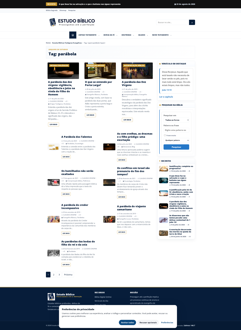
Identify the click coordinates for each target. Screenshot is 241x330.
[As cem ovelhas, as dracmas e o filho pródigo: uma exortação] (109, 146)
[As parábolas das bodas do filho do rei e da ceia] (54, 253)
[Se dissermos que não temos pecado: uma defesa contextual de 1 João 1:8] (163, 220)
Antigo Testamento (87, 35)
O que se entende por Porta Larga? (98, 83)
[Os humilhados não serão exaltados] (54, 182)
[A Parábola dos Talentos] (54, 146)
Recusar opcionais (148, 322)
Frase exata (171, 135)
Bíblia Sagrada (51, 10)
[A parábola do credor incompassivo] (54, 219)
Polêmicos (86, 181)
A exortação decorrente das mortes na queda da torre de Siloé (180, 231)
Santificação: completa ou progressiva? (181, 167)
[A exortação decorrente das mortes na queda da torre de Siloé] (163, 233)
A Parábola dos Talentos (76, 136)
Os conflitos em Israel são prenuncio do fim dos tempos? (133, 171)
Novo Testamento (160, 35)
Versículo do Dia (101, 301)
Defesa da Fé (109, 35)
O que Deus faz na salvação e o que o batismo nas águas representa (89, 4)
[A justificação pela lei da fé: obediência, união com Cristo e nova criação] (163, 193)
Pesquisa (71, 10)
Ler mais (53, 124)
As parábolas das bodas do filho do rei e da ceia (78, 243)
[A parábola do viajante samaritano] (109, 219)
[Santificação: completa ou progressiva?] (163, 168)
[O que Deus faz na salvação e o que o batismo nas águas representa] (163, 180)
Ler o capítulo (166, 96)
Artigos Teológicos (56, 104)
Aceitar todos (127, 322)
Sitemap (62, 10)
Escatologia (79, 143)
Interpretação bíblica (131, 94)
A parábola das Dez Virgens (134, 83)
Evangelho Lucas (125, 219)
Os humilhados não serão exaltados (77, 172)
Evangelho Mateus (93, 94)
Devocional (127, 147)
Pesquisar (176, 147)
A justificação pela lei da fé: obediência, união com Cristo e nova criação (181, 192)
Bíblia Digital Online (103, 297)
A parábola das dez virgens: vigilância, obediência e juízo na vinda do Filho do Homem (61, 88)
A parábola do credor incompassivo (74, 206)
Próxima (68, 274)
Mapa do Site (100, 305)
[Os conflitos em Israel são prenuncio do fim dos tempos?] (109, 182)
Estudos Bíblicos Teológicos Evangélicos (67, 43)
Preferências (167, 322)
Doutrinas (126, 35)
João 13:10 (167, 90)
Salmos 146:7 (189, 325)
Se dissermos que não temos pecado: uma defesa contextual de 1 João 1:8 (179, 218)
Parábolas (67, 104)
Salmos (141, 35)
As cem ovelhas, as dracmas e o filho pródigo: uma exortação (134, 137)
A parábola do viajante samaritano (131, 208)
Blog (133, 147)
